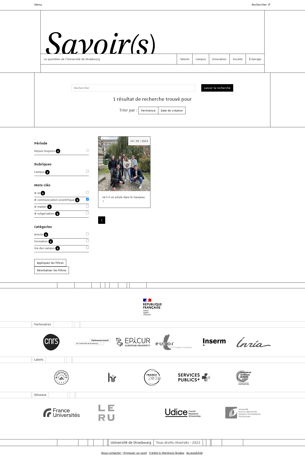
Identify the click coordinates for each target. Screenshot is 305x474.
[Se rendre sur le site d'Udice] (183, 412)
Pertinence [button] (148, 110)
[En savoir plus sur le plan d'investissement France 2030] (152, 377)
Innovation (219, 59)
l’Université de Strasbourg (82, 59)
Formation (42, 241)
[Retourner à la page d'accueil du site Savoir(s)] (98, 46)
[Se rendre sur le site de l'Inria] (254, 342)
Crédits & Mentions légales (166, 453)
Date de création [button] (172, 110)
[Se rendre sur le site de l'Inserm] (213, 342)
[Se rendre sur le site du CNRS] (51, 342)
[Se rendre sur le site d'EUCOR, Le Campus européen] (173, 342)
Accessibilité (194, 453)
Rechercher (261, 4)
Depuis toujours (46, 151)
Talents (184, 59)
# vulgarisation (46, 214)
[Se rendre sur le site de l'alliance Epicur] (132, 342)
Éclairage (255, 59)
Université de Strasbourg (131, 442)
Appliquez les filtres (50, 263)
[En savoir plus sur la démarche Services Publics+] (193, 377)
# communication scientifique (56, 200)
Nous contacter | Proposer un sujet (124, 453)
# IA (39, 193)
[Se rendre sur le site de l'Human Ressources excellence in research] (112, 377)
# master (42, 207)
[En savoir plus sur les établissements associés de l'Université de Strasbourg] (92, 342)
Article (40, 234)
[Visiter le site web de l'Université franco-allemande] (243, 412)
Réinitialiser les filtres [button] (51, 270)
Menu (38, 4)
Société (238, 59)
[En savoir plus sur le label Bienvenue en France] (61, 377)
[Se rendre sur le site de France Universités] (61, 412)
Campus (201, 59)
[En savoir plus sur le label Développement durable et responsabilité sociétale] (243, 377)
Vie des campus (46, 248)
